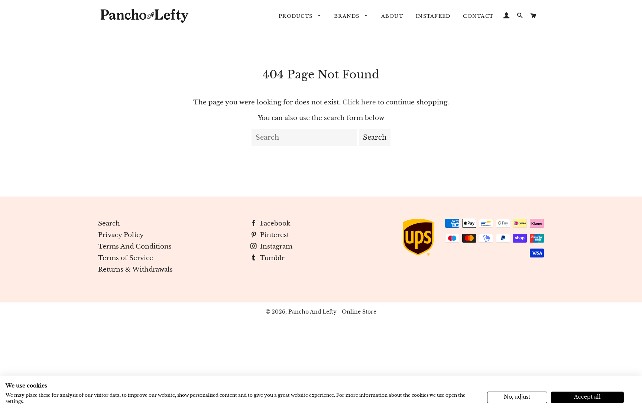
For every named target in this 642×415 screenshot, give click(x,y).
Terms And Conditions (135, 246)
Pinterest (273, 235)
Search (109, 223)
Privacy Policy (121, 235)
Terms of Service (125, 258)
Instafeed (433, 16)
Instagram (275, 246)
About (392, 16)
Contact (478, 16)
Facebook (274, 223)
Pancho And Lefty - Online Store (332, 312)
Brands (347, 16)
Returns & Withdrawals (135, 269)
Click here (359, 102)
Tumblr (271, 258)
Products (296, 16)
